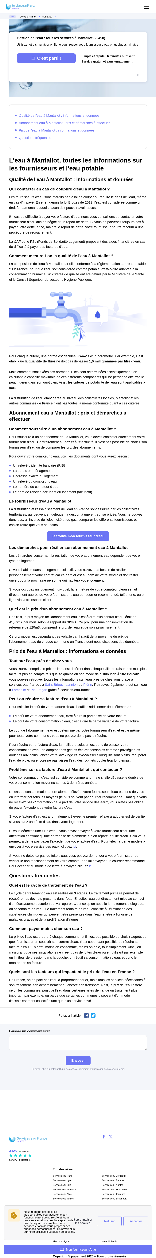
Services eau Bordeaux (114, 1176)
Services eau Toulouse (113, 1194)
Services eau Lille (62, 1185)
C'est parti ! (49, 58)
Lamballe (19, 690)
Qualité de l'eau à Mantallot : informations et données (59, 115)
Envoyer (78, 1060)
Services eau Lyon (62, 1180)
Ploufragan (39, 690)
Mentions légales (62, 1241)
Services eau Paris (62, 1176)
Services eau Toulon (63, 1198)
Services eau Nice (62, 1194)
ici (74, 846)
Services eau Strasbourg (114, 1198)
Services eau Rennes (113, 1180)
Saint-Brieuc (54, 684)
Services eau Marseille (64, 1189)
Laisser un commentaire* (29, 1031)
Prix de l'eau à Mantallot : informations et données (57, 130)
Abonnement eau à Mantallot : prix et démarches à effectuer (64, 123)
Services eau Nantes (112, 1185)
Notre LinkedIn (109, 1241)
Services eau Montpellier (114, 1189)
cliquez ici (119, 1069)
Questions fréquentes (35, 138)
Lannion (71, 684)
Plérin (87, 684)
